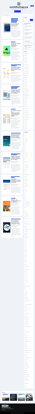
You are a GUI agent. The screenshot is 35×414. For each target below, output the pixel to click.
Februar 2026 (26, 64)
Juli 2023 (26, 121)
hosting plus (26, 231)
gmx (25, 196)
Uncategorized (13, 198)
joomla (25, 247)
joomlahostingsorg (14, 48)
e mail (25, 187)
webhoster (12, 20)
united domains (27, 319)
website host (26, 363)
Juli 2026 (26, 55)
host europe (26, 216)
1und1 (12, 176)
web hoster (12, 19)
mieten (25, 271)
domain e (26, 183)
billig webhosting (27, 165)
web (17, 18)
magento (26, 260)
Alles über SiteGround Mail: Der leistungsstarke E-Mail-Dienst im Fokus (29, 26)
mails (25, 264)
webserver (26, 359)
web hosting (26, 339)
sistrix (25, 295)
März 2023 (26, 128)
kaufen (25, 253)
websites (26, 370)
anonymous (26, 161)
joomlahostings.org (19, 7)
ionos (15, 176)
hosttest (26, 238)
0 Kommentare (15, 49)
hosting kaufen (27, 229)
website (26, 361)
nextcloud (26, 280)
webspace (26, 372)
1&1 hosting (26, 139)
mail (25, 262)
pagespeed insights (27, 286)
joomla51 (26, 251)
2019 (12, 64)
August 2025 (26, 75)
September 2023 (27, 117)
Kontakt (19, 11)
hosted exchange (27, 218)
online (25, 284)
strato (25, 302)
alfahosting (26, 154)
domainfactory (27, 185)
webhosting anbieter (14, 21)
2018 (25, 145)
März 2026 (26, 62)
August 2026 (26, 53)
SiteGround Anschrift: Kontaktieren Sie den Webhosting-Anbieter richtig (28, 41)
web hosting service (27, 341)
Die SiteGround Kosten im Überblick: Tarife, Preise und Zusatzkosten (28, 30)
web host (26, 335)
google (25, 200)
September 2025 (27, 73)
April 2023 (26, 126)
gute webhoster (27, 205)
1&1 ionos (26, 141)
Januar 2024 (26, 110)
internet (26, 240)
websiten (26, 368)
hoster (12, 18)
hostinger (15, 86)
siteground (26, 297)
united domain (26, 317)
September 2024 (27, 95)
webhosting (16, 20)
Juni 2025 (26, 79)
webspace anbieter (13, 22)
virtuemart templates (27, 326)
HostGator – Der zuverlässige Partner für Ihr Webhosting (16, 200)
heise (25, 209)
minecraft (26, 273)
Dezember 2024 (27, 90)
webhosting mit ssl (27, 352)
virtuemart (26, 324)
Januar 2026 (26, 66)
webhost (16, 19)
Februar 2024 (26, 108)
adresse (26, 152)
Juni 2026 (26, 57)
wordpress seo (26, 379)
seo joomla (26, 293)
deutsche (26, 176)
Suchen (26, 17)
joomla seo (26, 249)
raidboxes (26, 291)
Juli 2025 (26, 77)
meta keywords (27, 269)
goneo (25, 198)
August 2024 (26, 97)
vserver (26, 330)
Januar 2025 (26, 88)
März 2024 (26, 106)
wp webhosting (27, 383)
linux (25, 258)
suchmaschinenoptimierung (28, 304)
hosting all (26, 227)
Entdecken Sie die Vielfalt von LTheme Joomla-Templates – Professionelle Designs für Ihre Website (29, 397)
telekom (26, 306)
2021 (25, 150)
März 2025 (26, 84)
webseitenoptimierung (28, 357)
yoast (25, 385)
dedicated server (27, 174)
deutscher (26, 178)
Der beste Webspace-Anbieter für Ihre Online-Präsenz (15, 24)
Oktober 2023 (26, 115)
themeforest (26, 308)
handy (25, 207)
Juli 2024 (26, 99)
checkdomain (26, 167)
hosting (15, 18)
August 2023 (26, 119)
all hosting (26, 156)
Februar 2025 (26, 86)
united (25, 315)
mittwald (26, 275)
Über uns (16, 11)
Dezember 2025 (27, 68)
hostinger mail (26, 236)
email (25, 189)
